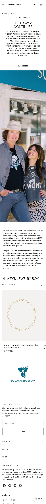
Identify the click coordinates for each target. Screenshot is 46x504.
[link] (22, 315)
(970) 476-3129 (9, 500)
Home (4, 14)
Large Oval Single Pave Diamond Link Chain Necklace (21, 346)
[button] (35, 4)
